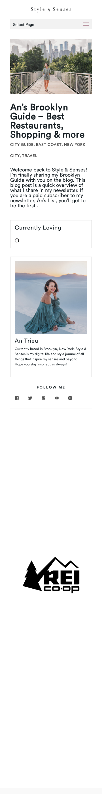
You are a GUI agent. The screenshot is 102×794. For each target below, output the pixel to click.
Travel (29, 155)
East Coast (49, 144)
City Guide (22, 144)
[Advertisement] (51, 468)
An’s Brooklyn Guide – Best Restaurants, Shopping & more (47, 120)
